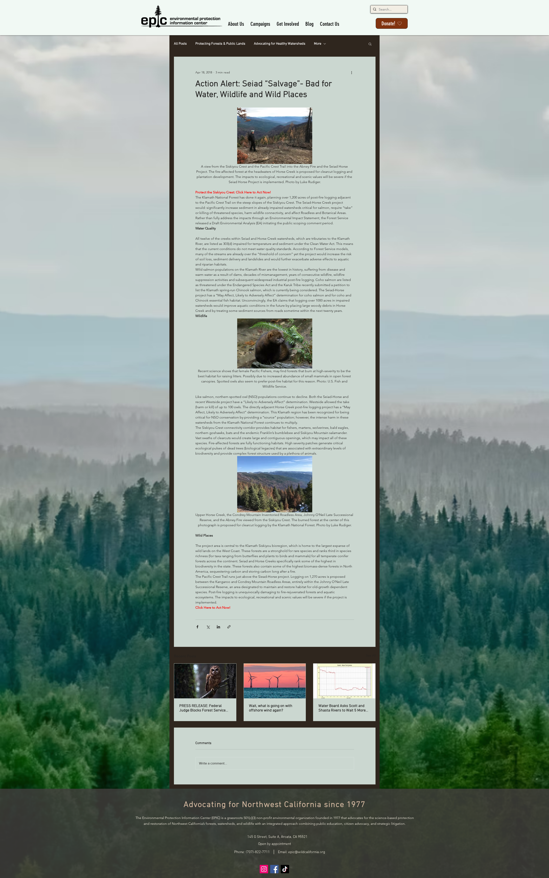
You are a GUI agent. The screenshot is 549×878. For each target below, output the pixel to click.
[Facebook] (274, 869)
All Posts (180, 44)
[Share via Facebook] (197, 627)
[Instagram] (264, 869)
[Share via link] (229, 627)
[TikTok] (285, 869)
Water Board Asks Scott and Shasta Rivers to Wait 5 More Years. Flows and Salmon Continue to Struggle (342, 708)
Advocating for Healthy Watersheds (279, 44)
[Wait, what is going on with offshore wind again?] (275, 681)
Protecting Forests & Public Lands (220, 44)
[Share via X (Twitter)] (208, 627)
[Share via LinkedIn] (218, 627)
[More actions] (351, 72)
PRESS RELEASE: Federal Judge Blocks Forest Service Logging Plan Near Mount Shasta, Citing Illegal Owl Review (202, 708)
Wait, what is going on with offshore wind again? (270, 708)
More (317, 44)
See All (371, 655)
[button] (236, 24)
